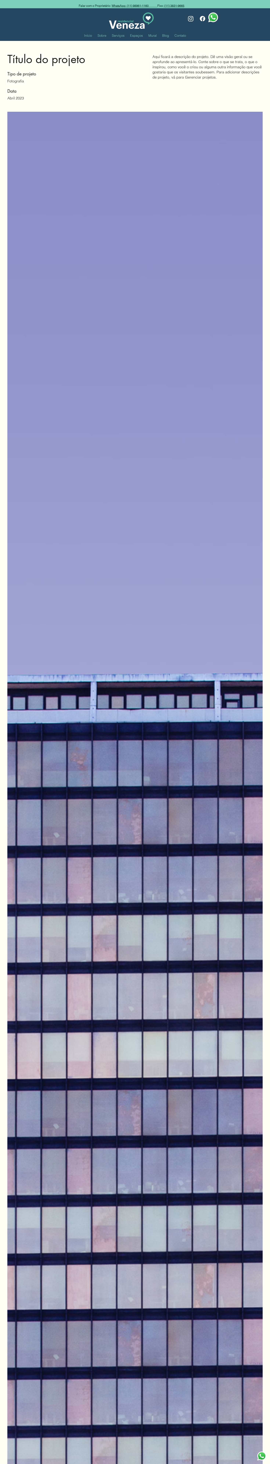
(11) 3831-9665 (174, 6)
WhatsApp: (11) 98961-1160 (134, 6)
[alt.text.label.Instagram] (190, 18)
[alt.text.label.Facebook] (202, 18)
